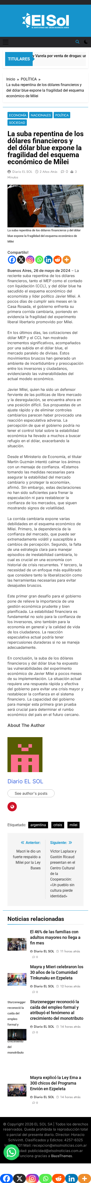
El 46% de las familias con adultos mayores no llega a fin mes (55, 937)
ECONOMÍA (17, 115)
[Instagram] (30, 260)
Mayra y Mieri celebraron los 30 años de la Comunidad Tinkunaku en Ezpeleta (56, 972)
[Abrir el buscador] (77, 42)
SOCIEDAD (17, 122)
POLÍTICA (62, 115)
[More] (67, 260)
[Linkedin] (48, 260)
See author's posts (31, 793)
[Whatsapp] (39, 260)
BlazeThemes (61, 1156)
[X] (21, 260)
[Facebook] (12, 260)
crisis (57, 825)
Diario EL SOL (22, 171)
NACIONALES (41, 115)
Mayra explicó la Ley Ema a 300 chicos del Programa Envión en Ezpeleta (55, 1083)
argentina (38, 825)
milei (73, 825)
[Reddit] (57, 260)
